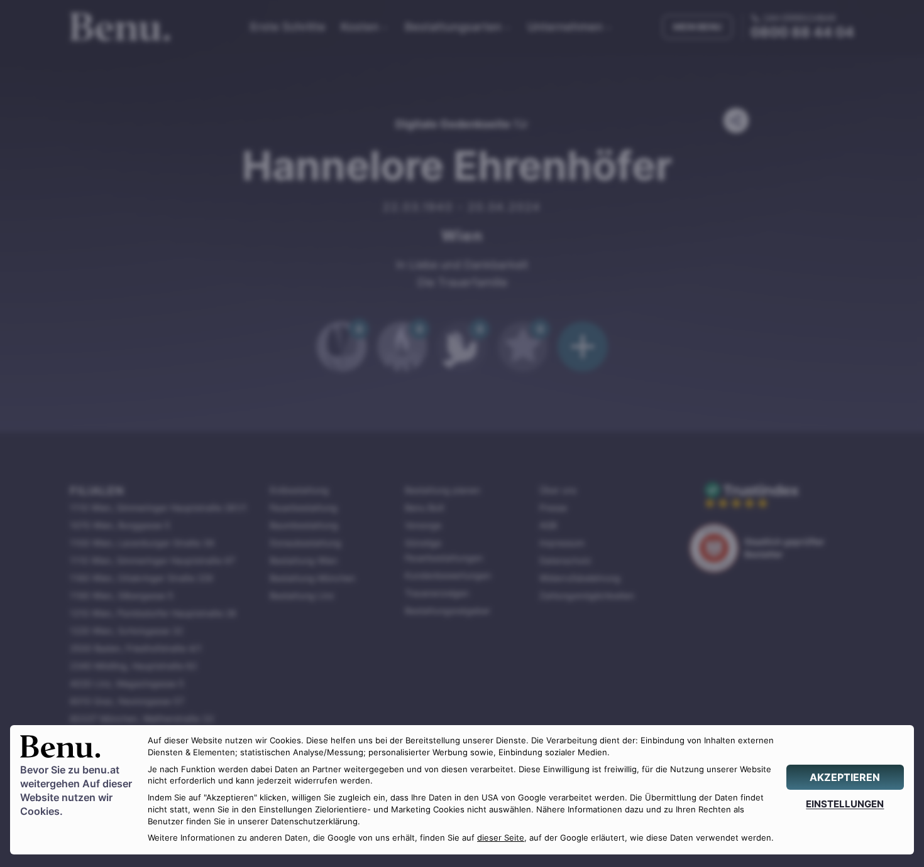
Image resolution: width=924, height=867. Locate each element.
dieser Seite (500, 838)
